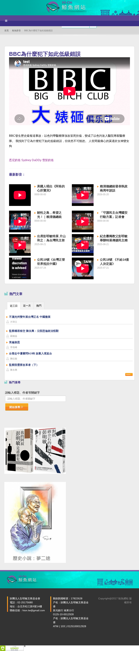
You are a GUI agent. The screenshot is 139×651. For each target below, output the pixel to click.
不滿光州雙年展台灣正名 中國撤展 (29, 316)
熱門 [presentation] (38, 305)
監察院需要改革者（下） (24, 364)
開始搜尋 (14, 407)
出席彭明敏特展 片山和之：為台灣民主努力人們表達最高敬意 (51, 240)
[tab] (13, 305)
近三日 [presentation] (14, 305)
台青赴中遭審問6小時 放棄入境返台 (30, 353)
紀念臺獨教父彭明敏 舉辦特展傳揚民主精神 (114, 240)
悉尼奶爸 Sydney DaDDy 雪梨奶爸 (31, 160)
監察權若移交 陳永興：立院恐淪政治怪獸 (34, 330)
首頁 (6, 30)
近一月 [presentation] (27, 305)
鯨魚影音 (16, 30)
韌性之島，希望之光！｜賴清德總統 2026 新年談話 (49, 217)
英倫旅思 (14, 342)
